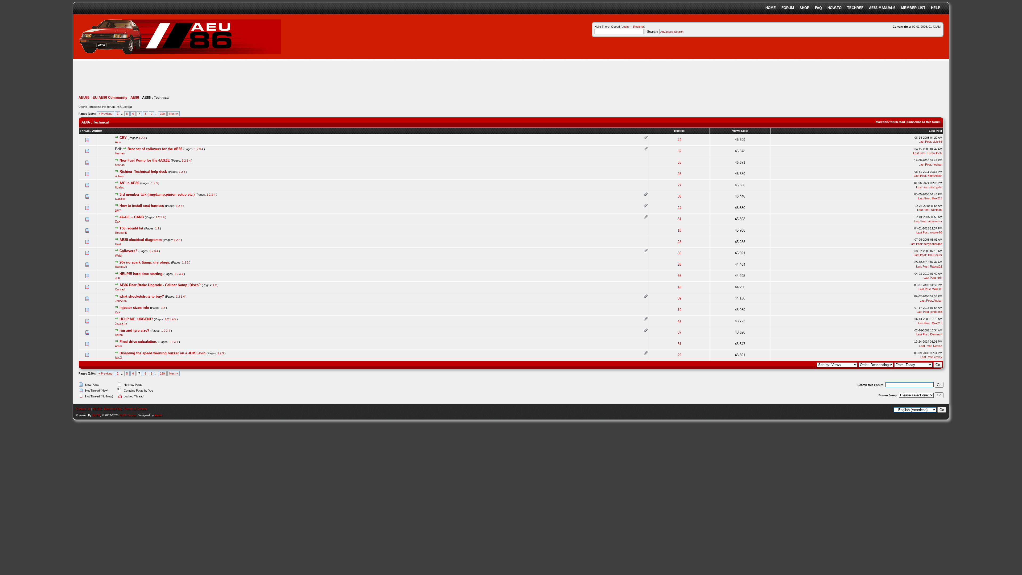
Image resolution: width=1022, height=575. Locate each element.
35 (679, 163)
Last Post (935, 130)
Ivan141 (120, 198)
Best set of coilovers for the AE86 (154, 149)
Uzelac (119, 187)
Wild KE (937, 289)
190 (162, 113)
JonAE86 (121, 300)
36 (679, 196)
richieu (119, 176)
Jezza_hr (121, 323)
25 (679, 174)
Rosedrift (121, 232)
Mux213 (937, 198)
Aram (118, 346)
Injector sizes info (134, 308)
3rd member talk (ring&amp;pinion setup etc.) (157, 194)
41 (679, 321)
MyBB (96, 415)
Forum (787, 8)
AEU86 (97, 408)
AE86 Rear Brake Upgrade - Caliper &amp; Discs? (160, 285)
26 (679, 264)
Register (638, 26)
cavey (938, 357)
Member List (913, 8)
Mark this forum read (890, 122)
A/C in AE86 (129, 183)
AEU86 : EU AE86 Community (103, 98)
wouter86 (936, 232)
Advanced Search (671, 31)
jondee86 (936, 311)
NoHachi (936, 209)
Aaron (119, 334)
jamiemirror (935, 221)
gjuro (118, 210)
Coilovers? (128, 251)
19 (679, 310)
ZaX (117, 221)
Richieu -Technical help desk (143, 172)
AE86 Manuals (882, 8)
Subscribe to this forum (924, 122)
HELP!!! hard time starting (140, 274)
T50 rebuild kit (131, 228)
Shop (804, 8)
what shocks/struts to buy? (141, 296)
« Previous (105, 113)
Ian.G (118, 357)
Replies (679, 130)
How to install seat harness (141, 206)
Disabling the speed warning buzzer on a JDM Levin (162, 353)
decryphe (936, 187)
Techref (855, 8)
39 (679, 298)
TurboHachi (934, 153)
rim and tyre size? (134, 330)
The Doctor (935, 255)
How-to (834, 8)
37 (679, 332)
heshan (120, 153)
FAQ (818, 8)
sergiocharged (933, 243)
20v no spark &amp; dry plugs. (144, 262)
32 (679, 151)
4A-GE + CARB (131, 217)
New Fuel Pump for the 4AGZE (144, 160)
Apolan (937, 300)
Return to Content (135, 408)
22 (679, 355)
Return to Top (113, 408)
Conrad (120, 289)
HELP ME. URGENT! (136, 319)
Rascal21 (121, 266)
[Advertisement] (175, 79)
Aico (118, 142)
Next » (173, 113)
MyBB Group (127, 415)
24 (679, 140)
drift (117, 278)
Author (97, 130)
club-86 (937, 141)
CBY (123, 138)
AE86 (134, 98)
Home (770, 8)
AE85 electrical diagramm (140, 240)
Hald (118, 244)
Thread (85, 130)
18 (679, 230)
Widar (118, 255)
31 (679, 219)
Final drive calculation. (138, 342)
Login (625, 26)
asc (744, 130)
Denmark (936, 334)
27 (679, 185)
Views (736, 130)
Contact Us (83, 408)
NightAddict (935, 175)
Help (935, 8)
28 (679, 242)
